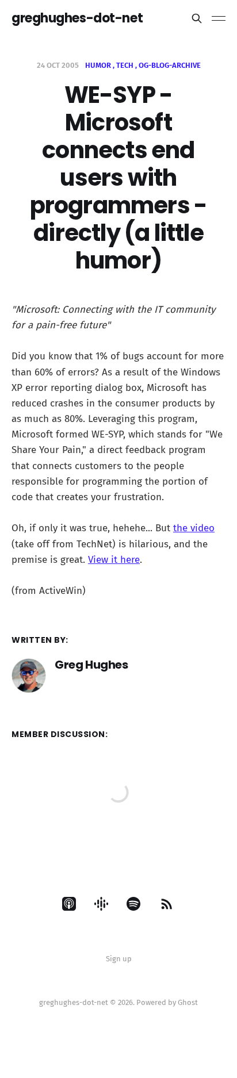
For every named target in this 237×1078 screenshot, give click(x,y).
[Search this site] (196, 18)
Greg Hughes (91, 665)
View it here (114, 560)
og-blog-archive (170, 65)
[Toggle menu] (218, 18)
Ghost (188, 1002)
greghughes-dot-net (77, 18)
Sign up (119, 958)
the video (194, 528)
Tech (124, 65)
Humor (98, 65)
